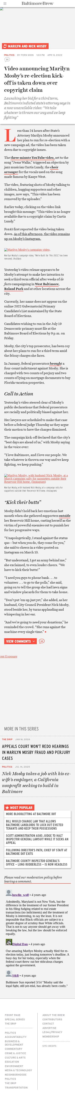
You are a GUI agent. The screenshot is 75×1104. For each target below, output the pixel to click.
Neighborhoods (15, 1074)
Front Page (12, 1015)
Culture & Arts (15, 1057)
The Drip (7, 739)
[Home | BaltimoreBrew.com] (37, 3)
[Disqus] (37, 937)
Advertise (49, 1027)
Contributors (52, 1019)
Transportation (16, 1087)
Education (12, 1061)
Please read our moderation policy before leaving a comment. (33, 879)
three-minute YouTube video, (33, 157)
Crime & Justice (15, 1053)
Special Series (15, 1019)
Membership (50, 1036)
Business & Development (14, 1043)
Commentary (13, 1048)
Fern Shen (27, 54)
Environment (14, 1066)
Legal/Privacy (52, 1032)
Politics (9, 54)
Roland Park (13, 289)
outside (64, 515)
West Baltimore (47, 284)
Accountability (16, 1036)
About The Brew (53, 1015)
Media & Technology (18, 1070)
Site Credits (49, 1046)
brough (55, 363)
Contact (48, 1023)
